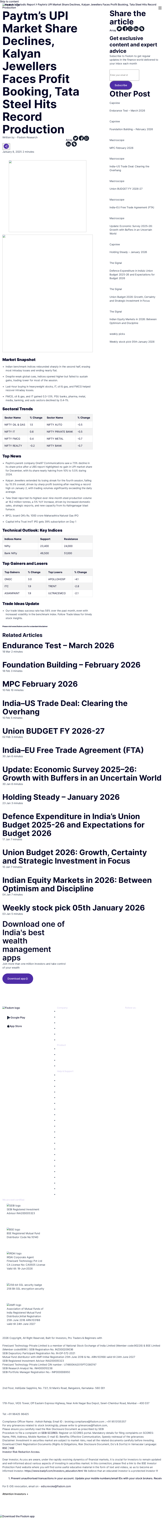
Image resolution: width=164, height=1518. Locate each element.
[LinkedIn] (128, 1025)
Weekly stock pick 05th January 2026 (73, 907)
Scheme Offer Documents (70, 1148)
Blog (59, 1034)
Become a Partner (66, 1022)
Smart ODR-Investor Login (70, 1177)
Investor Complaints (67, 1126)
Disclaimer (62, 1137)
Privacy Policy (64, 1103)
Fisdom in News (65, 1039)
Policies (61, 1097)
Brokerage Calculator (67, 1086)
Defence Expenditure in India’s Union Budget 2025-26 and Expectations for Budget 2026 (73, 825)
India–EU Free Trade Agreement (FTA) (73, 750)
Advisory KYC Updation (69, 1092)
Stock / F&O (63, 1048)
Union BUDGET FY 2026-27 (53, 731)
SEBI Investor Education (69, 1183)
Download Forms (65, 1131)
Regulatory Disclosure (68, 1166)
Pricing (60, 1017)
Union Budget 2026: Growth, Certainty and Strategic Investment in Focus (74, 856)
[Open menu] (160, 8)
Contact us (62, 1080)
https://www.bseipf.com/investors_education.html (54, 1470)
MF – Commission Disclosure (71, 1194)
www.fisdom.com (19, 626)
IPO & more (63, 1060)
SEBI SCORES (49, 1432)
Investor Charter (65, 1120)
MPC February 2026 (40, 684)
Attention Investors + (15, 1494)
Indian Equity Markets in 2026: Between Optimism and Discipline (77, 884)
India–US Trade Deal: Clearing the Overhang (65, 707)
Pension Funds (64, 1065)
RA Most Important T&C (69, 1114)
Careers (61, 1028)
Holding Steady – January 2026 (61, 797)
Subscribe (121, 85)
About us (61, 1011)
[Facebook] (128, 1019)
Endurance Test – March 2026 (58, 645)
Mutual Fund (63, 1054)
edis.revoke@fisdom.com (56, 1486)
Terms (60, 1109)
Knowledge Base (65, 1074)
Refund (60, 1143)
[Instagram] (128, 1039)
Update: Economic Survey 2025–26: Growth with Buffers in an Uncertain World (82, 774)
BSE (4, 1448)
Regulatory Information (68, 1171)
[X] (128, 1012)
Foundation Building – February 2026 (71, 664)
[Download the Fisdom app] (17, 1516)
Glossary (61, 1160)
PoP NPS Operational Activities (72, 1188)
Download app (16, 978)
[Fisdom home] (11, 4)
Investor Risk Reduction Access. (21, 1451)
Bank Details (63, 1154)
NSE (11, 1448)
